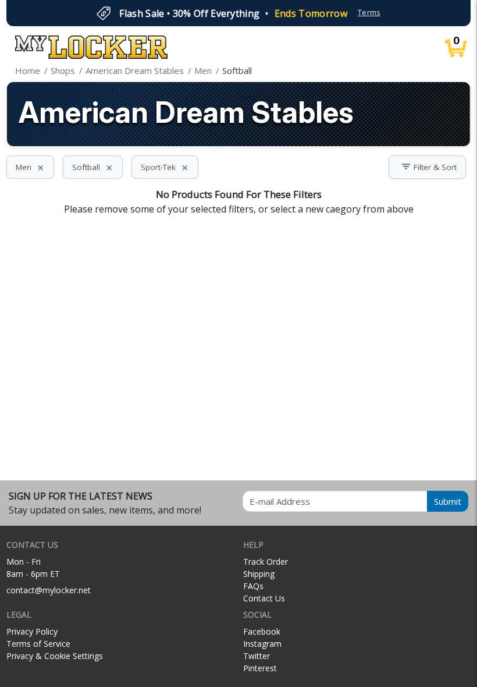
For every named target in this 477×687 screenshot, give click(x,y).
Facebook (261, 631)
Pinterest (260, 668)
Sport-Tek (165, 167)
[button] (427, 167)
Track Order (265, 561)
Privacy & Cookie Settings (54, 655)
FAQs (253, 586)
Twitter (256, 655)
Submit (447, 501)
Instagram (262, 643)
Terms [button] (369, 12)
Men (30, 167)
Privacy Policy (32, 631)
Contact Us (264, 598)
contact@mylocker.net (48, 590)
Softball (92, 167)
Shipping (259, 573)
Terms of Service (38, 643)
